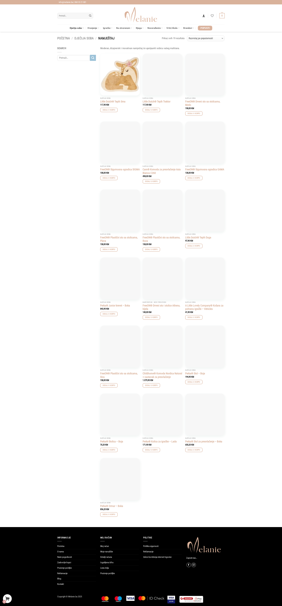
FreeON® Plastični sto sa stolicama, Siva (119, 375)
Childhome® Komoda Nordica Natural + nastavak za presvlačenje (162, 375)
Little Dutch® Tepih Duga (198, 237)
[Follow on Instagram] (193, 565)
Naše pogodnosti (64, 557)
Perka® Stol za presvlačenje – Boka (203, 441)
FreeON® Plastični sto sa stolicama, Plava (119, 239)
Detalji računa (106, 557)
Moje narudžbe (106, 551)
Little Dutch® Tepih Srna (112, 101)
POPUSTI (205, 28)
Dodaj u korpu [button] (109, 110)
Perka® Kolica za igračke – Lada (160, 441)
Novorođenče (154, 28)
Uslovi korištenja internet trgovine (157, 557)
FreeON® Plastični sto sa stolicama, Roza (161, 239)
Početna (63, 38)
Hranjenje (92, 28)
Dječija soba (76, 28)
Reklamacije (62, 573)
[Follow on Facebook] (188, 565)
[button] (203, 15)
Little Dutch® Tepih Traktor (156, 101)
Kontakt (60, 584)
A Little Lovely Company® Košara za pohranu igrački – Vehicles (204, 307)
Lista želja (104, 568)
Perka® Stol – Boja (195, 373)
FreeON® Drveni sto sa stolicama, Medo (202, 103)
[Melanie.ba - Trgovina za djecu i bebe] (141, 14)
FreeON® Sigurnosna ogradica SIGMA (120, 169)
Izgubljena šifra (106, 562)
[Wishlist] (212, 15)
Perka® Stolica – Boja (111, 441)
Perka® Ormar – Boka (111, 506)
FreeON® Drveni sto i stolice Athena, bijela (161, 307)
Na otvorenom (123, 28)
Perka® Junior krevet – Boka (115, 305)
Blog (59, 578)
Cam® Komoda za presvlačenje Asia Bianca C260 (162, 171)
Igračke (106, 28)
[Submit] (90, 15)
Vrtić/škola (171, 28)
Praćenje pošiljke (64, 568)
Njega (139, 28)
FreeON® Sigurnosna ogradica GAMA (204, 169)
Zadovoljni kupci (64, 562)
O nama (60, 551)
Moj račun (104, 546)
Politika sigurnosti (150, 546)
